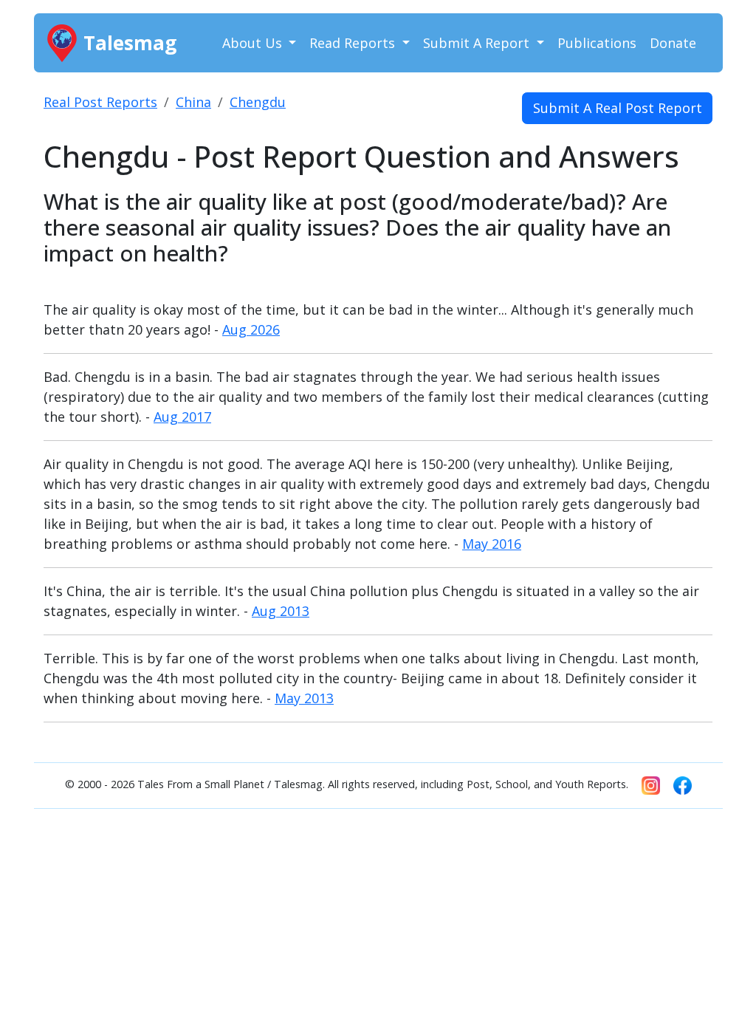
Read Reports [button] (354, 43)
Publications (596, 43)
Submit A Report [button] (478, 43)
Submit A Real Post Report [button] (617, 108)
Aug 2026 (251, 329)
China (193, 102)
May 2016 (491, 544)
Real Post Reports (100, 102)
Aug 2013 (280, 611)
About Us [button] (254, 43)
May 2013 (304, 698)
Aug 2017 (182, 416)
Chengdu (258, 102)
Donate (673, 43)
